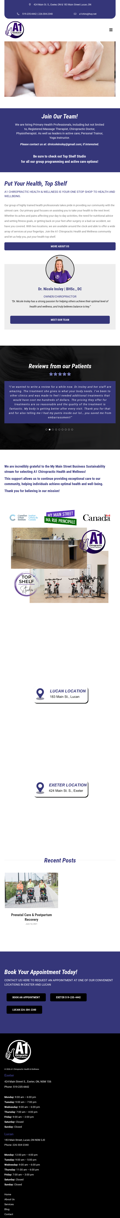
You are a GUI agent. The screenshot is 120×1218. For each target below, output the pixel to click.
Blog (7, 1196)
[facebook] (7, 1209)
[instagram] (15, 1209)
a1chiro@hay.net (87, 14)
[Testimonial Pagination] (46, 416)
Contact (8, 1201)
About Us (9, 1186)
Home (7, 1181)
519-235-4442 (29, 14)
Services (9, 1191)
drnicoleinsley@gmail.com (64, 144)
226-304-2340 (45, 14)
